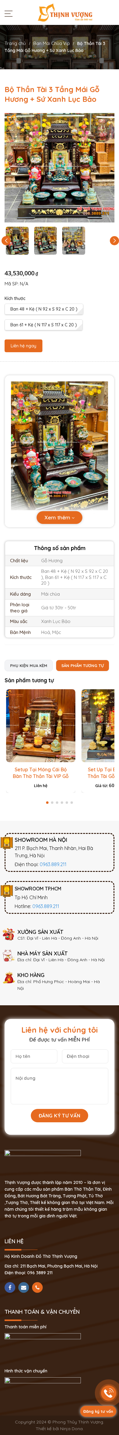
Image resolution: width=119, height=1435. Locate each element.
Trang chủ (15, 43)
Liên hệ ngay (23, 346)
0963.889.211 (53, 864)
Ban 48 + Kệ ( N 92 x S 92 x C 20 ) (44, 309)
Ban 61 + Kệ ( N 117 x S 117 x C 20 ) (43, 325)
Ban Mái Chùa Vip (51, 43)
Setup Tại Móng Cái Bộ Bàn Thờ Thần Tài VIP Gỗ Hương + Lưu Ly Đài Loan (41, 776)
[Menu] (10, 13)
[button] (114, 240)
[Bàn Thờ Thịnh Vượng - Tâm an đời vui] (65, 12)
